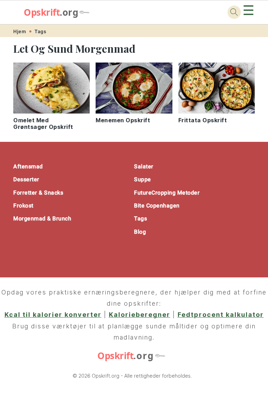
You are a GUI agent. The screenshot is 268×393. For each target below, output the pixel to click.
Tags (40, 31)
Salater (144, 166)
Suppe (142, 179)
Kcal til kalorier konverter (53, 314)
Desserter (26, 179)
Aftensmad (28, 166)
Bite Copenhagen (157, 205)
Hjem (19, 31)
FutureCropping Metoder (167, 192)
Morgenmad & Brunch (42, 218)
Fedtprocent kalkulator (221, 314)
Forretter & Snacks (38, 192)
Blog (140, 231)
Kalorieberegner (139, 314)
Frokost (23, 205)
